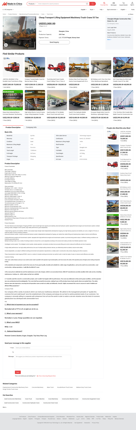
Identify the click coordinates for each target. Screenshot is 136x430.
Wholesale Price (71, 416)
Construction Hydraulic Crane (30, 403)
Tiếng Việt (110, 418)
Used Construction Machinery (12, 399)
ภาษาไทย (98, 418)
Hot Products (22, 416)
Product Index (99, 416)
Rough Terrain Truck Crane (10, 389)
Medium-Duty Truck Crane (83, 387)
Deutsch (65, 418)
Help (101, 9)
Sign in (132, 5)
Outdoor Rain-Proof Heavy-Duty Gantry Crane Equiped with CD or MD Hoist (125, 174)
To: (13, 352)
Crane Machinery (53, 399)
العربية (77, 418)
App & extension (111, 9)
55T (81, 156)
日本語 (88, 418)
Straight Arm (83, 147)
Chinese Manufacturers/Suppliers (46, 416)
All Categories (8, 9)
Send (17, 372)
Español (31, 418)
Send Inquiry (54, 42)
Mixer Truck (50, 387)
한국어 (83, 418)
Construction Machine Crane (70, 399)
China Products (32, 416)
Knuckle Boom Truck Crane (65, 387)
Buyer (91, 9)
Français (44, 418)
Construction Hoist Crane (50, 403)
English (25, 418)
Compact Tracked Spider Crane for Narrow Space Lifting (126, 146)
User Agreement (78, 422)
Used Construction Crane (11, 403)
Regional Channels (90, 416)
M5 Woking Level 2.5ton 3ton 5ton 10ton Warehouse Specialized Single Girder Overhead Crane (126, 188)
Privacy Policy (95, 422)
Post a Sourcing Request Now (46, 376)
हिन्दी (93, 418)
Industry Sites (80, 416)
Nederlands (71, 418)
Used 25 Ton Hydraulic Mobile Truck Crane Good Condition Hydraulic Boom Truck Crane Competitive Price (126, 257)
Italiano (59, 418)
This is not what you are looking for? (25, 376)
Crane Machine (40, 399)
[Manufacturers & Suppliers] (12, 4)
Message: (11, 356)
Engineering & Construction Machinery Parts (15, 387)
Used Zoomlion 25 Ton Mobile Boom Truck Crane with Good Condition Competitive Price (126, 244)
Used (31, 141)
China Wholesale (60, 416)
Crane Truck (28, 399)
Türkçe (104, 418)
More (108, 39)
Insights (115, 416)
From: (12, 348)
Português (37, 418)
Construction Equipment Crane (91, 399)
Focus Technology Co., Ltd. (56, 422)
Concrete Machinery (37, 387)
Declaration (87, 422)
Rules (133, 9)
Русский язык (51, 418)
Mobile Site (108, 416)
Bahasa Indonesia (119, 418)
